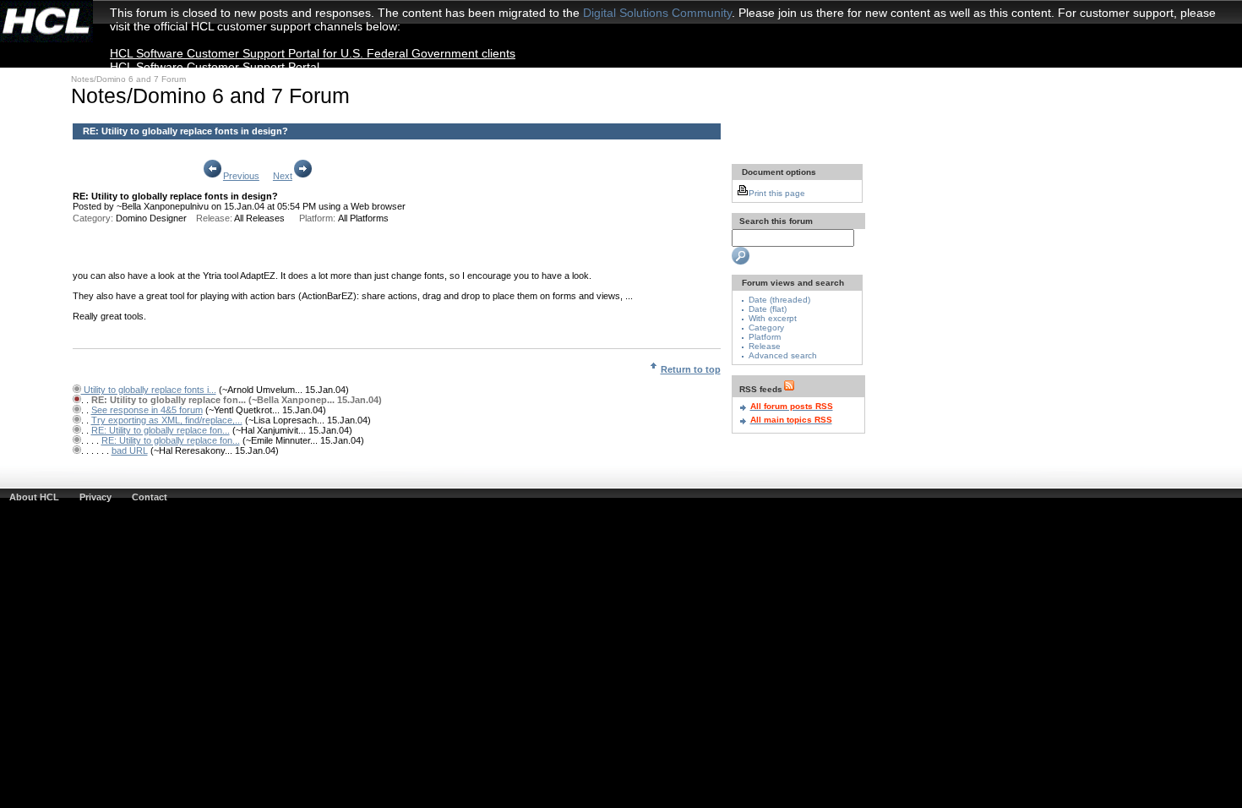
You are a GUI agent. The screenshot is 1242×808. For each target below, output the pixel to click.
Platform (765, 336)
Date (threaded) (779, 299)
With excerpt (773, 318)
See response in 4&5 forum (147, 410)
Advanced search (783, 355)
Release (765, 346)
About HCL (34, 497)
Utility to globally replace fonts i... (148, 390)
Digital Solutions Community (657, 12)
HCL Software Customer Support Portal (214, 67)
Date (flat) (768, 309)
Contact (149, 497)
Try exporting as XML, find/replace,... (166, 420)
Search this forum (775, 221)
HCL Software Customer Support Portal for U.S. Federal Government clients (312, 53)
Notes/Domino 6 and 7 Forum (128, 79)
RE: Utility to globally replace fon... (160, 430)
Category (766, 327)
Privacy (95, 497)
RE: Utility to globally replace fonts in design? (185, 131)
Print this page (777, 193)
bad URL (130, 450)
